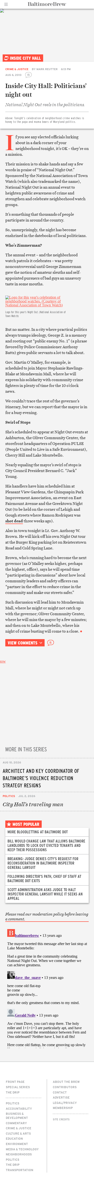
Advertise (61, 1097)
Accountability (19, 1108)
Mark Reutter (47, 69)
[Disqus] (47, 987)
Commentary (16, 1123)
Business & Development (17, 1116)
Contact (60, 1092)
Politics (9, 796)
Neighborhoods (19, 1154)
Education (14, 1138)
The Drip (13, 1092)
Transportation (19, 1170)
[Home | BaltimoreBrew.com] (47, 4)
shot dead (14, 521)
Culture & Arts (18, 1133)
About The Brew (66, 1082)
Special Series (18, 1087)
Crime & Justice (16, 69)
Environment (17, 1144)
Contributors (65, 1087)
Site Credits (61, 1119)
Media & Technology (22, 1149)
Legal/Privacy (65, 1103)
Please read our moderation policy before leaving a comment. (46, 916)
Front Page (15, 1082)
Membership (63, 1108)
